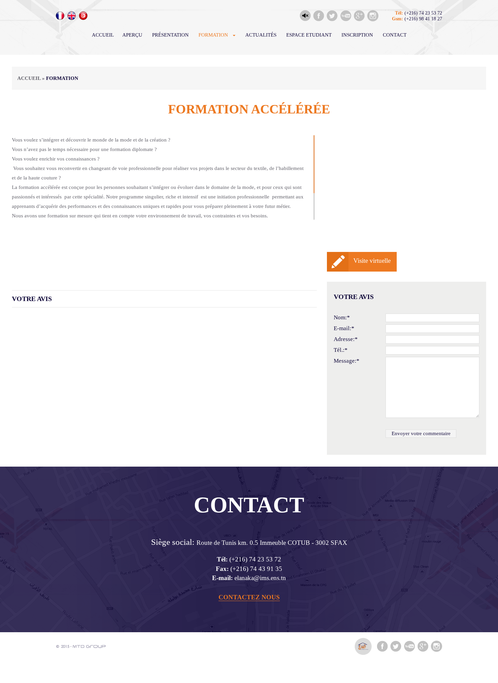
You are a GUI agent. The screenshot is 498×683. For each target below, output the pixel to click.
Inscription (357, 35)
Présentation (170, 35)
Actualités (260, 35)
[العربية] (83, 16)
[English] (71, 16)
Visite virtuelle (372, 260)
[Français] (60, 16)
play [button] (305, 15)
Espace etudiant (309, 35)
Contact (395, 35)
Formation (213, 35)
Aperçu (132, 35)
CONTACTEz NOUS (249, 597)
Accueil (103, 35)
